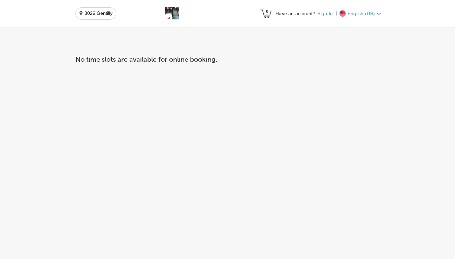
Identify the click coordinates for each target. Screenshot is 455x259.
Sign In (324, 13)
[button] (172, 14)
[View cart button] (265, 13)
